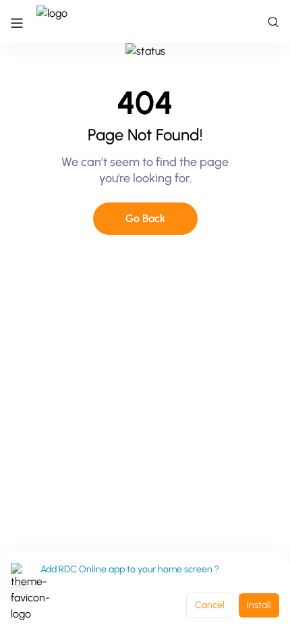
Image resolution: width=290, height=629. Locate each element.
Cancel (210, 605)
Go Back (145, 218)
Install (259, 605)
